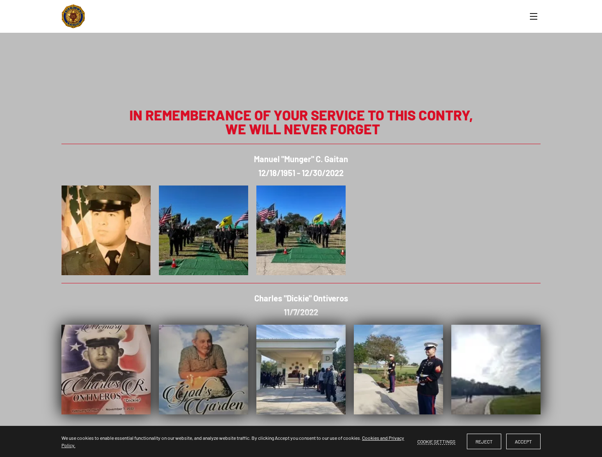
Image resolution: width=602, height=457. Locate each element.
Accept (523, 441)
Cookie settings (436, 441)
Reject (484, 441)
